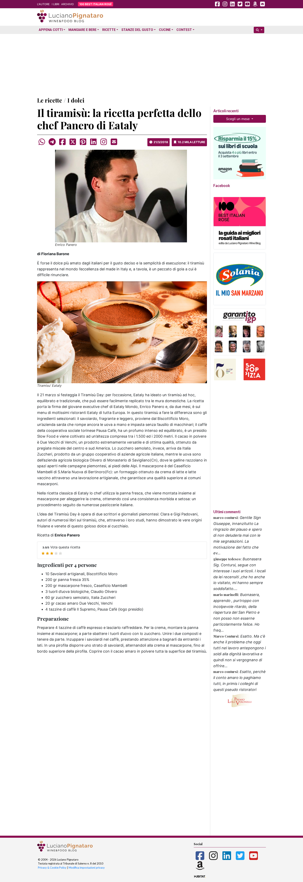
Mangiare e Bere (82, 30)
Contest (184, 30)
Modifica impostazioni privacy (87, 867)
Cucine (165, 30)
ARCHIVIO (67, 4)
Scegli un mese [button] (238, 119)
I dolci (75, 100)
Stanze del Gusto (137, 30)
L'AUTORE (43, 4)
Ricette (109, 30)
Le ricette (49, 100)
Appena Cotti (51, 30)
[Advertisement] (151, 64)
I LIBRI (55, 4)
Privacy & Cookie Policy (52, 867)
